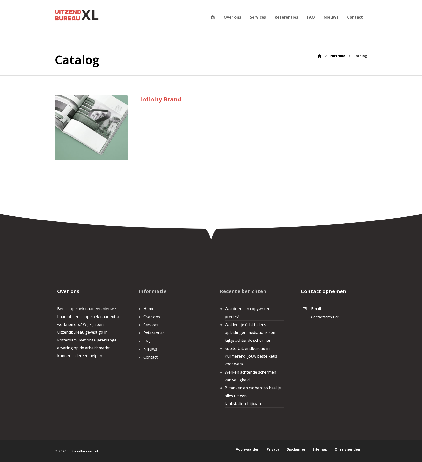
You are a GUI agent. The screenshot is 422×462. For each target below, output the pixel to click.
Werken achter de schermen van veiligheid (250, 376)
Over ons (151, 316)
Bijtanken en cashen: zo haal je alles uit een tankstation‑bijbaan (253, 395)
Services (150, 325)
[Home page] (320, 56)
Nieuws (150, 349)
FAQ (147, 341)
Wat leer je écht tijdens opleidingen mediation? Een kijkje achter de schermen (250, 332)
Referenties (154, 333)
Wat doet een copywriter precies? (247, 312)
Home (148, 308)
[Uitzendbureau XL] (77, 15)
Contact (150, 357)
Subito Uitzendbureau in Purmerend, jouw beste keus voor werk (251, 356)
